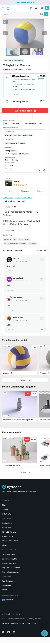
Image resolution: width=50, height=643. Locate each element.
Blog (4, 505)
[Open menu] (3, 8)
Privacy (23, 623)
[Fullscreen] (5, 22)
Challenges (6, 585)
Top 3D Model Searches (11, 567)
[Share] (40, 116)
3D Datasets (7, 527)
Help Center (7, 514)
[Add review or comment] (45, 250)
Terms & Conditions (10, 623)
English (32, 623)
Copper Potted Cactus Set (12, 465)
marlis (16, 181)
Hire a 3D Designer (9, 532)
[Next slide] (44, 33)
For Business (7, 523)
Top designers (7, 581)
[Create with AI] (31, 8)
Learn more (15, 95)
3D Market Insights (9, 559)
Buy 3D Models (7, 518)
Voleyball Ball (7, 373)
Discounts (6, 545)
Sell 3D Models (8, 550)
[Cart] (36, 8)
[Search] (46, 14)
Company (5, 500)
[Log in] (41, 8)
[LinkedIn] (4, 632)
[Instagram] (14, 632)
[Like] (9, 116)
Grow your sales (8, 554)
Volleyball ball (44, 373)
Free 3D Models (8, 536)
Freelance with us (9, 563)
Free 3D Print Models (10, 541)
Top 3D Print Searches (10, 572)
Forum (4, 590)
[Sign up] (47, 8)
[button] (41, 14)
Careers (5, 509)
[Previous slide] (5, 33)
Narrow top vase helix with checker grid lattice (18, 420)
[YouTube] (9, 632)
